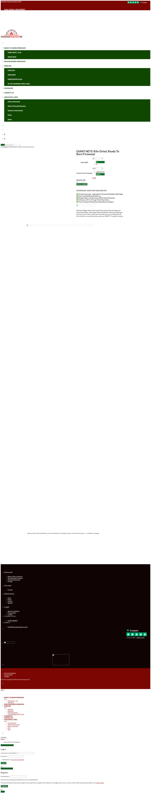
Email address (5, 776)
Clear (94, 178)
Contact (10, 589)
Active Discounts (14, 101)
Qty (84, 180)
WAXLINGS (12, 75)
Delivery (10, 603)
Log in (3, 763)
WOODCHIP (8, 88)
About (10, 599)
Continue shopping (7, 745)
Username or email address (9, 753)
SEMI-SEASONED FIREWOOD (15, 61)
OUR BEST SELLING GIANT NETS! (11, 1)
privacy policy (100, 783)
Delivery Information (15, 110)
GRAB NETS (12, 57)
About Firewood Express (17, 106)
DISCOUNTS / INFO (11, 97)
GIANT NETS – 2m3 (14, 52)
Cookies (10, 614)
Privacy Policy (12, 613)
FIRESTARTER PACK (15, 79)
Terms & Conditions (13, 611)
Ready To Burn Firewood (15, 576)
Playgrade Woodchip (14, 580)
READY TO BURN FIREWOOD (15, 48)
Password (4, 756)
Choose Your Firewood (84, 173)
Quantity (79, 180)
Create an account (7, 768)
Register (4, 786)
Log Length (84, 162)
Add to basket (82, 184)
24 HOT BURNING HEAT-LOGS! (19, 84)
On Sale (10, 581)
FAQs (10, 115)
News (10, 119)
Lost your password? (18, 759)
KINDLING (7, 66)
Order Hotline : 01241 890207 (14, 9)
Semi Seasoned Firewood (15, 578)
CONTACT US (9, 92)
